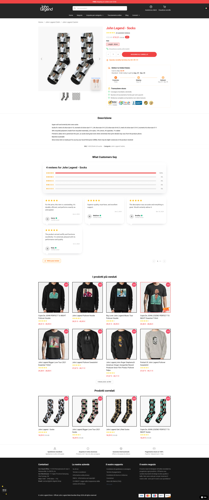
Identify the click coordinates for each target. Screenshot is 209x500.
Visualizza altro (104, 382)
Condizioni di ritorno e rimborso (116, 475)
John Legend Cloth (52, 22)
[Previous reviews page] (154, 261)
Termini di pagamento (113, 472)
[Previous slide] (41, 59)
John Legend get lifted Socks (117, 429)
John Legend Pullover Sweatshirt (85, 362)
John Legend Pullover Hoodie (83, 316)
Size (107, 41)
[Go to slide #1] (65, 96)
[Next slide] (99, 59)
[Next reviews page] (164, 261)
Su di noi (75, 469)
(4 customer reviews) (123, 33)
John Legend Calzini (70, 22)
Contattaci (110, 478)
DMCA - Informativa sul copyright (84, 478)
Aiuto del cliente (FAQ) (113, 481)
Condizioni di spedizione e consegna (118, 469)
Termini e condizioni (79, 472)
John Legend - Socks (46, 429)
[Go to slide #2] (76, 96)
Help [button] (205, 497)
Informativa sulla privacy (81, 475)
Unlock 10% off (4, 490)
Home (40, 22)
